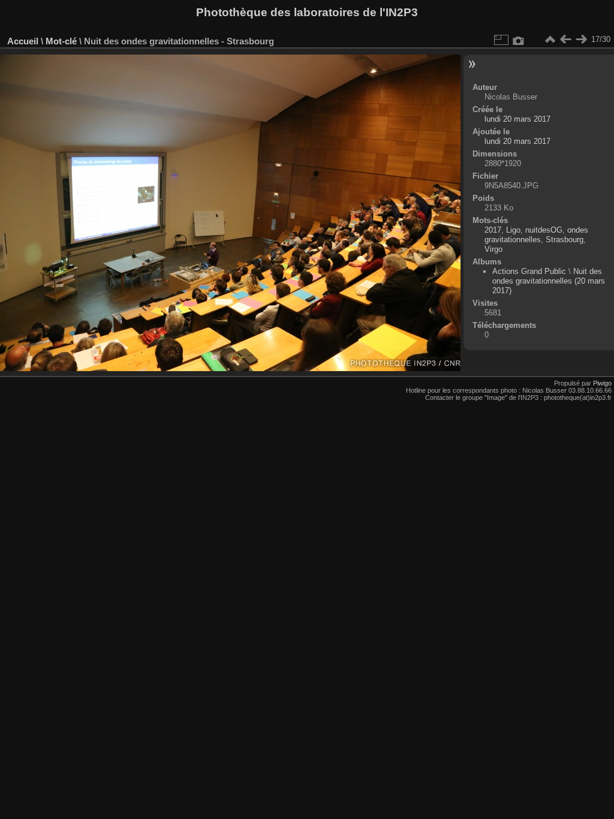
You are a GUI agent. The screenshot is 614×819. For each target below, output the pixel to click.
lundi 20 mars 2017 (517, 119)
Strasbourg (564, 239)
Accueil (22, 41)
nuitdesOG (543, 229)
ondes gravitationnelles (536, 234)
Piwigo (602, 383)
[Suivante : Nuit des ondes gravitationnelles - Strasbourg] (581, 39)
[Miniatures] (550, 39)
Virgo (493, 249)
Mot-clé (61, 41)
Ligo (513, 229)
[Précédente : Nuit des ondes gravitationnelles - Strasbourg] (565, 39)
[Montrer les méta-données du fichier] (518, 39)
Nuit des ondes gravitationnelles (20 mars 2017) (548, 281)
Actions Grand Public (529, 271)
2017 (492, 229)
